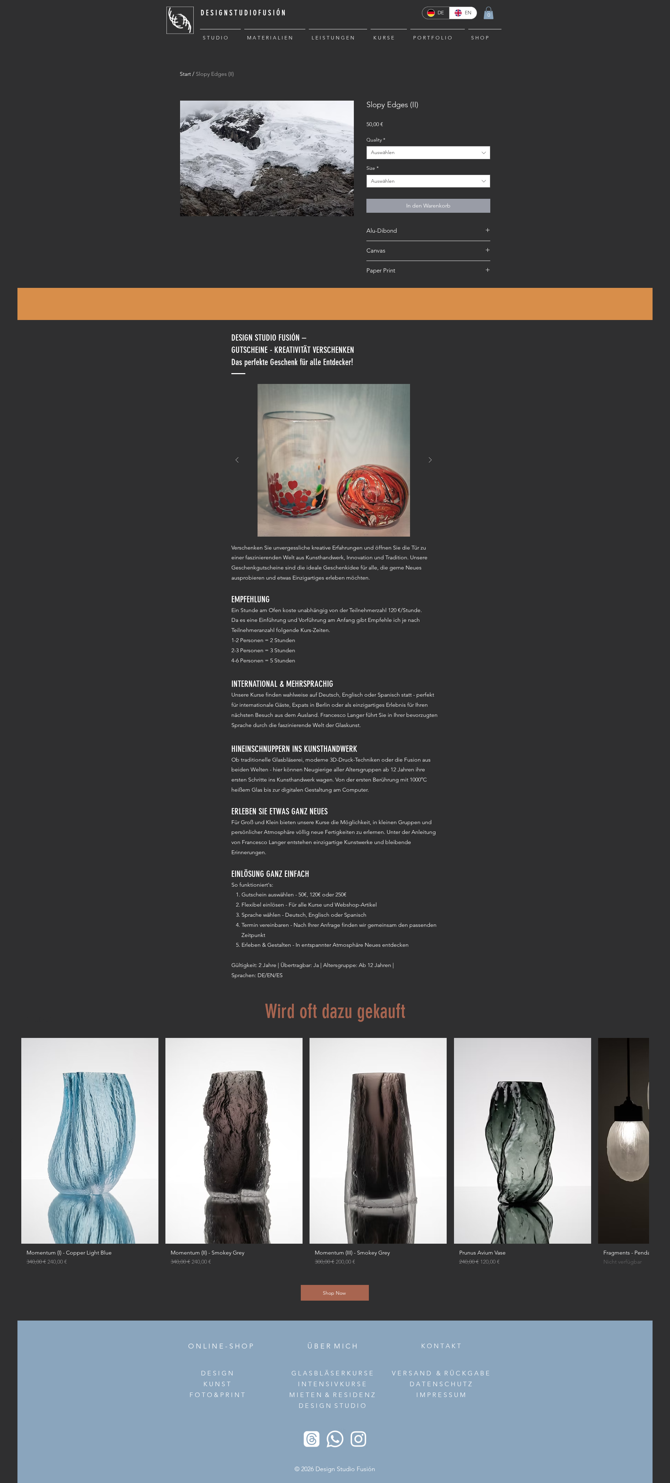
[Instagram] (358, 1439)
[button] (488, 13)
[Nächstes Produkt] (659, 1140)
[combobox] (428, 152)
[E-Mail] (311, 1439)
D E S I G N (217, 1373)
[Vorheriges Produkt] (11, 1140)
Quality (375, 140)
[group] (335, 1155)
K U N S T (216, 1384)
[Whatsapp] (335, 1439)
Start (185, 74)
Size (372, 168)
